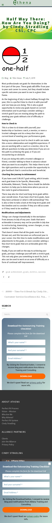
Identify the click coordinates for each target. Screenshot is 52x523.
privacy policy (33, 516)
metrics (33, 272)
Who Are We (7, 414)
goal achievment (14, 272)
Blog (6, 78)
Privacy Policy (8, 444)
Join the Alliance (9, 441)
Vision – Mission (9, 411)
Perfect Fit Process (10, 408)
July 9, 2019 (30, 78)
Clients (5, 438)
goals (26, 272)
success (42, 272)
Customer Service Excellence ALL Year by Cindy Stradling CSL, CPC (26, 297)
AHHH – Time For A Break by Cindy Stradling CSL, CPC (27, 291)
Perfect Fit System (10, 420)
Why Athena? (7, 417)
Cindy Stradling (8, 423)
